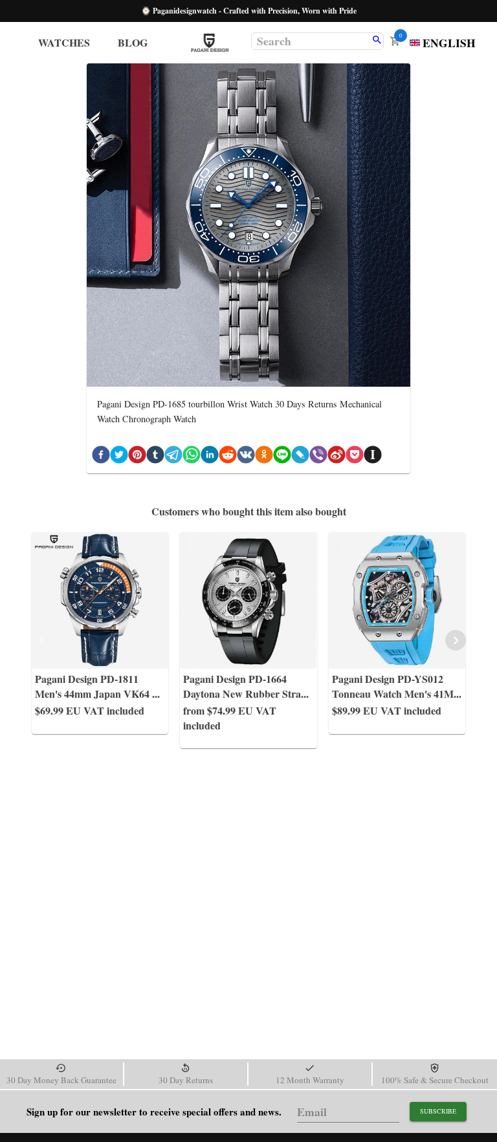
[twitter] (119, 457)
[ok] (264, 457)
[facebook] (101, 457)
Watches (64, 42)
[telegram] (173, 457)
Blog (133, 42)
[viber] (318, 457)
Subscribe (438, 1110)
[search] (377, 41)
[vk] (246, 457)
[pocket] (355, 457)
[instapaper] (373, 457)
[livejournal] (300, 457)
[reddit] (228, 457)
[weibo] (336, 457)
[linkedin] (210, 457)
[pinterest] (137, 457)
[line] (282, 457)
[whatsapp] (191, 457)
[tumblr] (155, 457)
